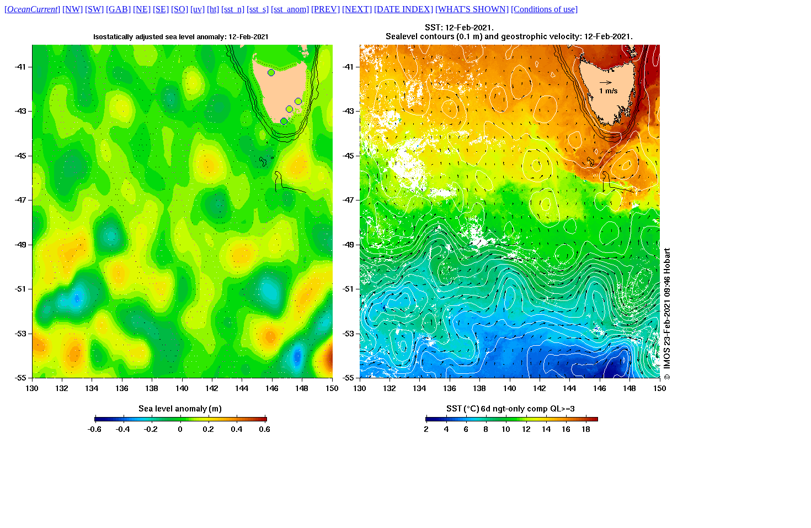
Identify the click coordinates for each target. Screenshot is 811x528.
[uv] (197, 9)
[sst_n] (232, 9)
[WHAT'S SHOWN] (472, 9)
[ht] (213, 9)
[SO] (179, 9)
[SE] (161, 9)
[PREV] (325, 9)
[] (32, 9)
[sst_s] (258, 9)
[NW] (72, 9)
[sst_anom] (290, 9)
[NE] (142, 9)
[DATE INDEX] (403, 9)
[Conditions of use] (544, 9)
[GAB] (118, 9)
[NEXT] (357, 9)
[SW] (94, 9)
